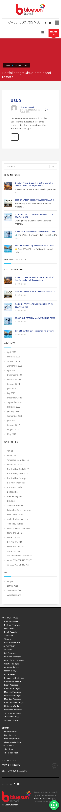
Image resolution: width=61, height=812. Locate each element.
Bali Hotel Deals (14, 487)
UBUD (16, 100)
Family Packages (11, 670)
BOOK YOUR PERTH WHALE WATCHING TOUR (35, 231)
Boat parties (12, 491)
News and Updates (16, 532)
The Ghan (8, 749)
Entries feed (12, 585)
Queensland (9, 628)
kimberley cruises (15, 523)
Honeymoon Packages (14, 678)
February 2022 (13, 406)
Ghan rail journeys (15, 505)
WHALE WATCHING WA (18, 564)
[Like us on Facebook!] (14, 784)
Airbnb (10, 450)
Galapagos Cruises (12, 742)
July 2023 (11, 393)
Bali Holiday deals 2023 (17, 473)
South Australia (10, 632)
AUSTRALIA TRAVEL (10, 617)
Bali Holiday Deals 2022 (18, 469)
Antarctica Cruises (15, 464)
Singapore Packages (13, 709)
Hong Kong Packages (13, 681)
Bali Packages (10, 653)
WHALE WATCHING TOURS (19, 560)
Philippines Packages (13, 706)
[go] (53, 167)
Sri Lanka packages (12, 713)
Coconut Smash (11, 804)
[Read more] (15, 140)
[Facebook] (45, 23)
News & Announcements (18, 528)
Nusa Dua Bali (13, 537)
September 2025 (14, 365)
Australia (8, 649)
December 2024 (14, 375)
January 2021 (13, 411)
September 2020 (14, 416)
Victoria (7, 639)
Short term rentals (15, 546)
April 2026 (11, 352)
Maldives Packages (12, 695)
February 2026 (13, 356)
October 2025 (13, 361)
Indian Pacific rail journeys (19, 510)
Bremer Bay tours (15, 496)
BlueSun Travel (27, 107)
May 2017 (11, 434)
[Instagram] (50, 23)
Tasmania (8, 635)
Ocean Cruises (10, 731)
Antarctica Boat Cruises (18, 460)
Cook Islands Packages (14, 660)
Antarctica (11, 455)
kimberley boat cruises (17, 519)
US (53, 33)
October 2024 (13, 384)
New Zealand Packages (14, 702)
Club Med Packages (12, 656)
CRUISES (11, 501)
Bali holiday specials (16, 482)
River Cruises (10, 735)
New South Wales (11, 621)
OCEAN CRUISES (14, 542)
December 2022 (14, 397)
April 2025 (11, 370)
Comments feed (14, 590)
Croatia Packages (11, 663)
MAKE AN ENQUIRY (12, 765)
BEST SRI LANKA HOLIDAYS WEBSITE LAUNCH (35, 200)
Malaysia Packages (12, 692)
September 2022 (14, 402)
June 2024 (11, 388)
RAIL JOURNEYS (8, 745)
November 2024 (14, 379)
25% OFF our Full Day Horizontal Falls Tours (34, 245)
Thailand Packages (12, 716)
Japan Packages (11, 685)
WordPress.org (14, 595)
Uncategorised (13, 551)
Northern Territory (12, 625)
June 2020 (11, 420)
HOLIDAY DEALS (8, 646)
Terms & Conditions (42, 798)
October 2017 (13, 425)
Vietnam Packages (12, 720)
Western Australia (12, 642)
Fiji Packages (9, 674)
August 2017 (13, 429)
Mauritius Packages (12, 699)
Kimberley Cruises (12, 738)
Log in (10, 581)
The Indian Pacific (11, 752)
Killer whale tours (15, 514)
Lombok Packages (12, 688)
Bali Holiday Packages (17, 478)
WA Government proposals (19, 555)
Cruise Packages (11, 667)
